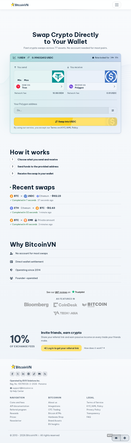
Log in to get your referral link (63, 348)
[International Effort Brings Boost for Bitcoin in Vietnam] (65, 305)
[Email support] (116, 438)
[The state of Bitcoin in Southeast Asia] (65, 313)
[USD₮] (58, 77)
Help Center (18, 391)
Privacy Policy (94, 409)
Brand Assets (55, 420)
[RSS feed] (44, 374)
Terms (53, 127)
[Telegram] (28, 374)
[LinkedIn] (23, 374)
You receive (76, 67)
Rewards (14, 413)
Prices (13, 417)
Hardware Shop (55, 417)
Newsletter (15, 420)
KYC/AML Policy (69, 127)
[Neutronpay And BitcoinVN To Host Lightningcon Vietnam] (94, 305)
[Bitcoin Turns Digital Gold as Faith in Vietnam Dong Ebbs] (36, 305)
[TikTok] (34, 374)
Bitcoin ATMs (54, 413)
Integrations (54, 406)
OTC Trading (54, 409)
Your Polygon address (25, 104)
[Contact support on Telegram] (124, 438)
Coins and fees (17, 402)
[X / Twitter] (17, 374)
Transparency (93, 413)
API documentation (19, 406)
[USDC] (111, 77)
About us (52, 402)
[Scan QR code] (112, 110)
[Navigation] (116, 5)
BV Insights (53, 424)
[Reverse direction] (28, 57)
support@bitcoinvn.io (23, 388)
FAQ (89, 417)
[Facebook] (12, 374)
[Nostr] (39, 374)
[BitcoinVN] (19, 5)
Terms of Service (95, 402)
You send (22, 67)
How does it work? (93, 348)
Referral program (18, 409)
